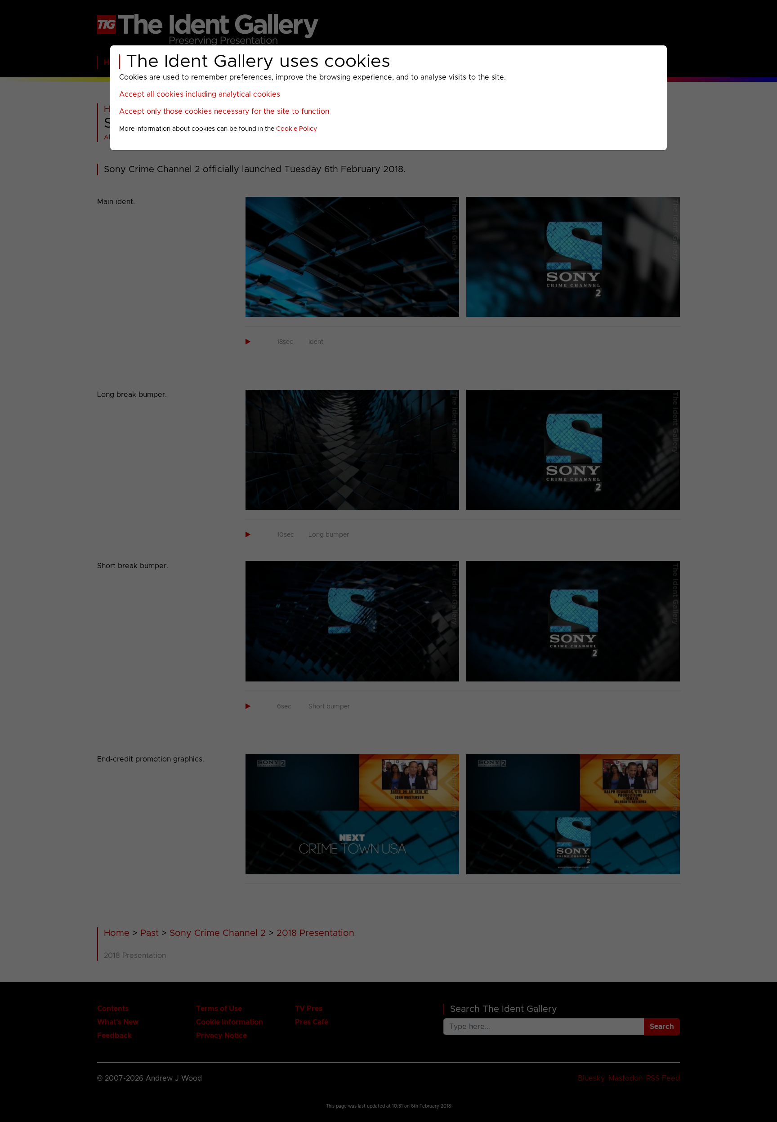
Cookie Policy (296, 129)
